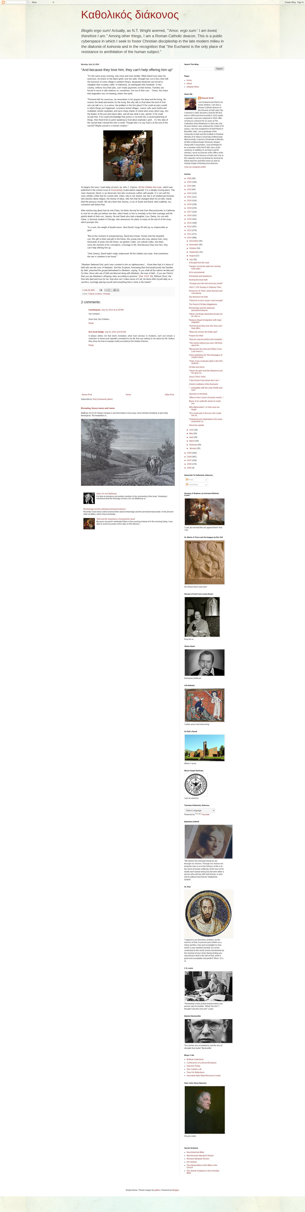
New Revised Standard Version (200, 1155)
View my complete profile (195, 167)
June (191, 430)
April (191, 437)
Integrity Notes (193, 87)
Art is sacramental (196, 272)
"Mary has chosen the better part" (203, 332)
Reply (91, 323)
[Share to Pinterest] (117, 290)
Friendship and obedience (200, 276)
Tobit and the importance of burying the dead (115, 519)
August (192, 256)
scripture (98, 294)
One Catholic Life (194, 1069)
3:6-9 (144, 276)
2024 (189, 186)
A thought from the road (199, 263)
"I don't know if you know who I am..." (204, 380)
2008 (189, 457)
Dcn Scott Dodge (96, 332)
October (193, 248)
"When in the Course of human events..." (206, 397)
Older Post (169, 395)
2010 (189, 238)
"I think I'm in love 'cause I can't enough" (206, 300)
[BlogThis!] (108, 290)
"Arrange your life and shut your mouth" (206, 283)
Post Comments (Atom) (103, 399)
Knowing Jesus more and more (98, 408)
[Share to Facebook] (114, 290)
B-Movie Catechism (195, 1059)
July (191, 259)
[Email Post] (100, 290)
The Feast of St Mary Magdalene (203, 304)
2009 (189, 453)
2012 (189, 230)
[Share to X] (111, 290)
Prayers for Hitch (196, 336)
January (193, 448)
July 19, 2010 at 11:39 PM (113, 310)
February (193, 445)
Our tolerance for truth (198, 297)
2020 (189, 200)
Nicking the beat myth (198, 280)
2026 (189, 178)
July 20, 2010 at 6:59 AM (115, 332)
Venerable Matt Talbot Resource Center (204, 1075)
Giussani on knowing (198, 394)
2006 (189, 464)
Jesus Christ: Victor (197, 377)
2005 (189, 468)
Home (128, 395)
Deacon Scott (207, 98)
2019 (189, 204)
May (191, 433)
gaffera (157, 1190)
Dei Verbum (192, 1162)
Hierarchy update (196, 425)
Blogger (175, 1190)
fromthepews (95, 310)
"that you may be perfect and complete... (206, 339)
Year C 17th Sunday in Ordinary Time (205, 287)
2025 (189, 182)
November (194, 245)
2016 (189, 215)
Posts (190, 480)
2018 (189, 208)
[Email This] (105, 290)
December (194, 241)
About (189, 83)
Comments (193, 485)
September (194, 252)
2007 (189, 460)
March (192, 441)
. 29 (150, 276)
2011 (189, 234)
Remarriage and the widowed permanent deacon (104, 509)
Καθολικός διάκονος (130, 14)
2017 (189, 212)
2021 (189, 197)
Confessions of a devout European (202, 1063)
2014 (189, 223)
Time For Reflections (195, 1072)
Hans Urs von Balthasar (106, 494)
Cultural (91, 294)
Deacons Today (193, 1066)
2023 (189, 189)
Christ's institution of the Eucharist (203, 384)
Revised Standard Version (198, 1159)
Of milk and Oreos (196, 367)
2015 (189, 219)
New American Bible (195, 1152)
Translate (205, 814)
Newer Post (87, 395)
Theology (106, 294)
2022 (189, 193)
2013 (189, 226)
